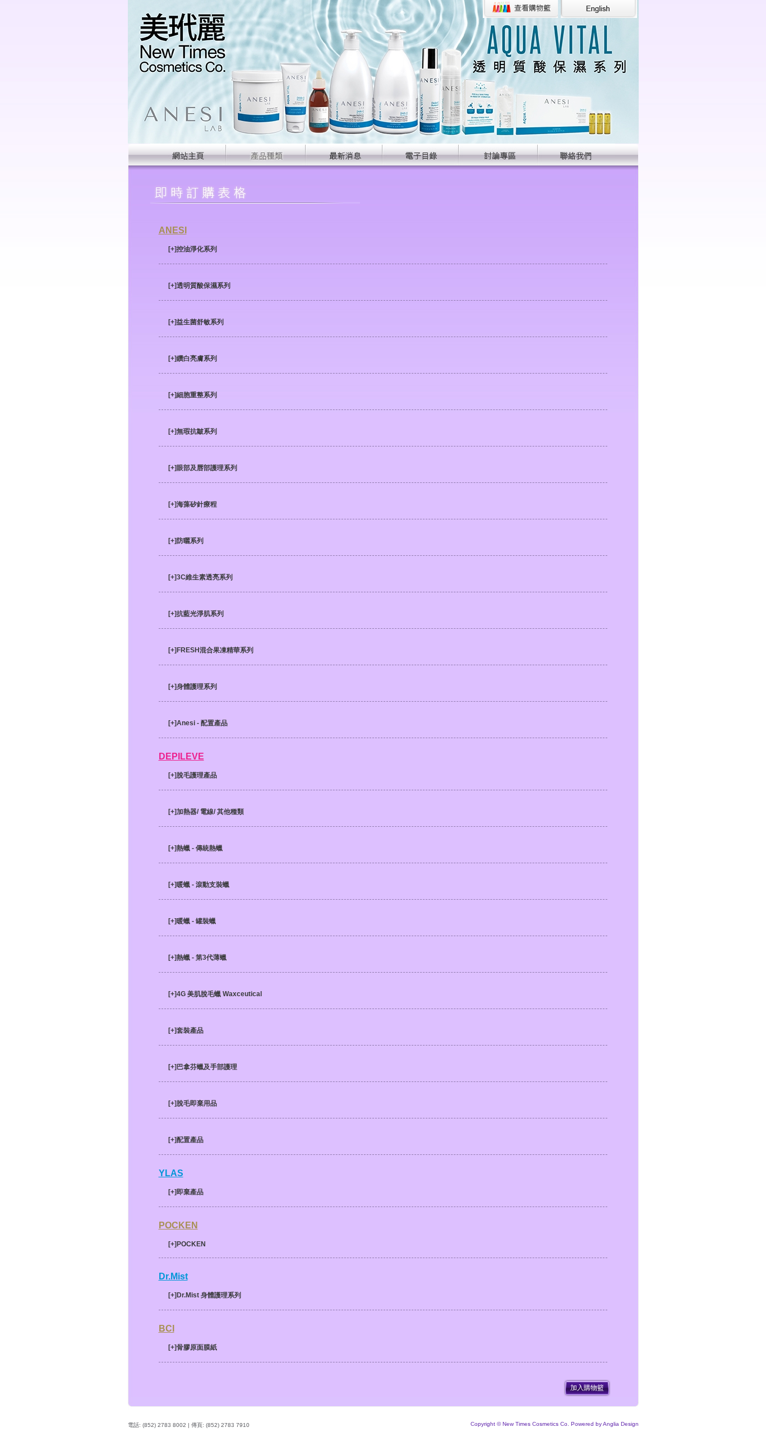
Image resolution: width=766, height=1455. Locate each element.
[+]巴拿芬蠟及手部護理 (202, 1067)
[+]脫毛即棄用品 (192, 1103)
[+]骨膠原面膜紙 (192, 1347)
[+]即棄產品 (186, 1192)
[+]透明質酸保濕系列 (199, 285)
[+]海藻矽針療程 (192, 504)
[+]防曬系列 (186, 541)
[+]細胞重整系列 (192, 395)
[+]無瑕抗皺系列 (192, 431)
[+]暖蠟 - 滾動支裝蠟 (198, 884)
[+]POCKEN (187, 1244)
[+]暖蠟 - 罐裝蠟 (192, 921)
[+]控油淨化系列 (192, 249)
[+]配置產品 (186, 1140)
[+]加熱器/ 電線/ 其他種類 (206, 812)
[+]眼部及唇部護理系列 (202, 468)
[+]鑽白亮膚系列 (192, 358)
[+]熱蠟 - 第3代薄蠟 (197, 957)
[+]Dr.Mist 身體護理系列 (204, 1295)
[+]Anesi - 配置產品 (198, 723)
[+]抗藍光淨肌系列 (196, 614)
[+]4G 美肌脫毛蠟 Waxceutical (215, 994)
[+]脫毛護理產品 (192, 775)
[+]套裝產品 (186, 1030)
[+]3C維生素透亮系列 (200, 577)
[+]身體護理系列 (192, 686)
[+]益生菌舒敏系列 (196, 322)
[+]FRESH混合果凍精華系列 (210, 650)
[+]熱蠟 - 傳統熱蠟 (195, 848)
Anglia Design (621, 1424)
